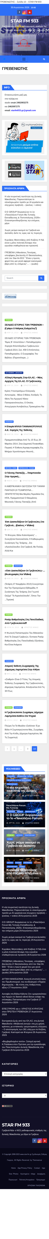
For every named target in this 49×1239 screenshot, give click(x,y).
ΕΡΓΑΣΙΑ (10, 862)
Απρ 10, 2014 (12, 385)
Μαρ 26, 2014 (13, 434)
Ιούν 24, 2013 (13, 627)
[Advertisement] (24, 1213)
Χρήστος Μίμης (30, 333)
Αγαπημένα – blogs (27, 1174)
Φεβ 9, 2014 (12, 481)
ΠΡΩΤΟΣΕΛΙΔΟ (12, 784)
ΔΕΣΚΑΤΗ (19, 835)
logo (43, 1168)
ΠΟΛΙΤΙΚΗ (37, 862)
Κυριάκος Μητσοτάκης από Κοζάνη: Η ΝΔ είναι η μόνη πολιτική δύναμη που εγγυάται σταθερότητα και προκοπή (24, 243)
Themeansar (37, 1160)
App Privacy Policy (25, 1168)
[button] (44, 59)
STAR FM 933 (24, 21)
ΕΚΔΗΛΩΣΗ (9, 421)
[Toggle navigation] (24, 59)
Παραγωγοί (13, 1180)
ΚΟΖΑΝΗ (18, 862)
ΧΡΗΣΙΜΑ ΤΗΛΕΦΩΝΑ (36, 1185)
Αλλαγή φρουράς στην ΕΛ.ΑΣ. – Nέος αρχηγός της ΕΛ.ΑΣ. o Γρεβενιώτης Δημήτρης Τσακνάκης (23, 381)
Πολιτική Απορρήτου (26, 1180)
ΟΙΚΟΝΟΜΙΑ (27, 862)
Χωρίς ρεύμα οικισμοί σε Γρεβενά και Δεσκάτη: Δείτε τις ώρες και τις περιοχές (23, 847)
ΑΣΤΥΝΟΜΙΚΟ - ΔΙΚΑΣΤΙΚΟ (13, 372)
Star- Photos (13, 1174)
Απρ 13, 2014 (12, 333)
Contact (37, 1168)
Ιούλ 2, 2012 (12, 720)
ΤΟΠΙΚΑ (9, 839)
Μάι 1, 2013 (12, 674)
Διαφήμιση (41, 1174)
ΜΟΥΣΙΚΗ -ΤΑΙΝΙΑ (10, 468)
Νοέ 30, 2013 (13, 578)
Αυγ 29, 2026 (14, 795)
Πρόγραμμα (40, 1180)
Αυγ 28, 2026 (14, 878)
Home (13, 1168)
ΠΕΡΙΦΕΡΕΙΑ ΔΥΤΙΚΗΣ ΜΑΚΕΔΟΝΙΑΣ (19, 780)
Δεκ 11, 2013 (12, 530)
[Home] (4, 59)
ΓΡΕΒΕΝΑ (8, 320)
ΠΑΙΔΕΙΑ (20, 811)
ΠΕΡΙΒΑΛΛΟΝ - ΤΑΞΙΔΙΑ (26, 468)
